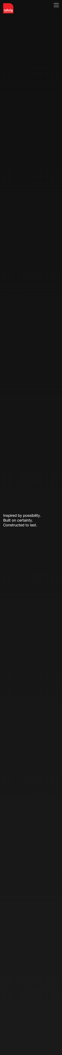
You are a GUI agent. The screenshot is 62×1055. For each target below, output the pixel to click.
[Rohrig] (8, 8)
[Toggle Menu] (56, 5)
